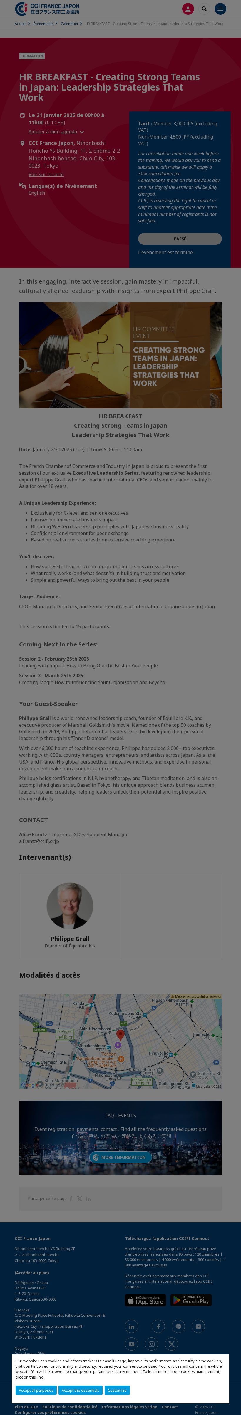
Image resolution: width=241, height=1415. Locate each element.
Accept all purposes (36, 1390)
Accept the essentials (80, 1390)
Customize (117, 1390)
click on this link (29, 1377)
